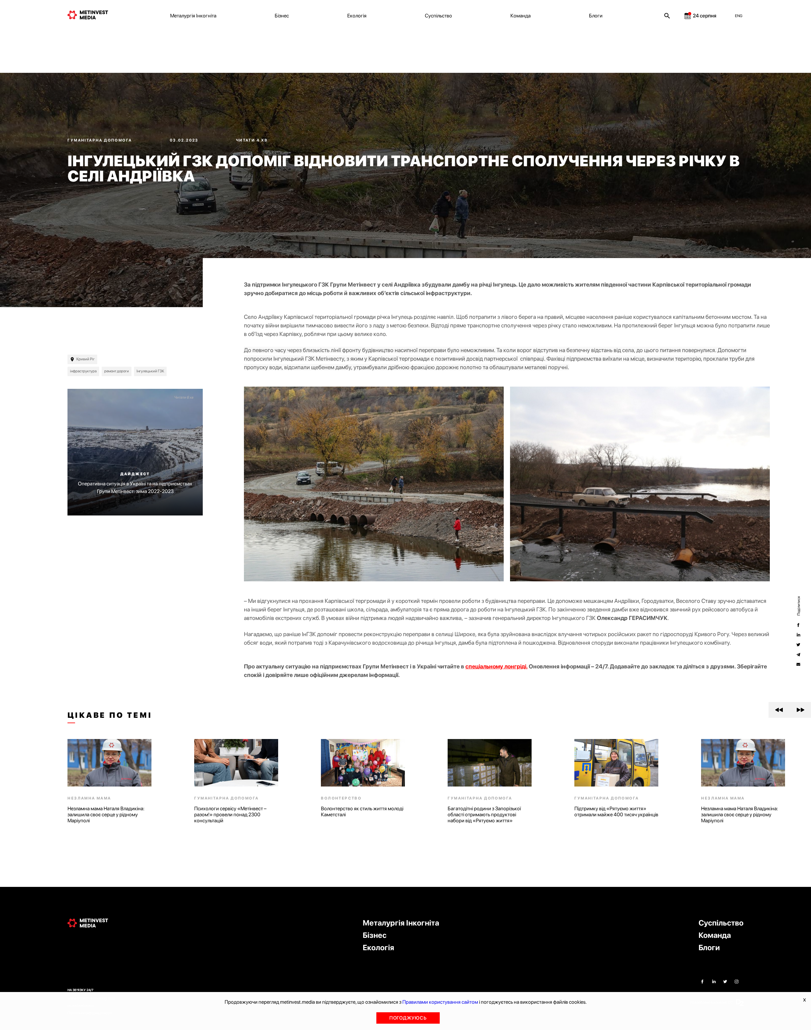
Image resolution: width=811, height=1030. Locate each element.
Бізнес (282, 16)
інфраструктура (83, 371)
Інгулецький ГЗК (150, 371)
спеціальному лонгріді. (496, 666)
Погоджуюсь (408, 1018)
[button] (779, 710)
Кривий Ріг (85, 359)
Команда (520, 16)
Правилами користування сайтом (440, 1002)
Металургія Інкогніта (193, 16)
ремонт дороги (116, 371)
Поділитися (798, 606)
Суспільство (438, 16)
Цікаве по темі (109, 715)
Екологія (357, 16)
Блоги (596, 16)
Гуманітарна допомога (100, 140)
